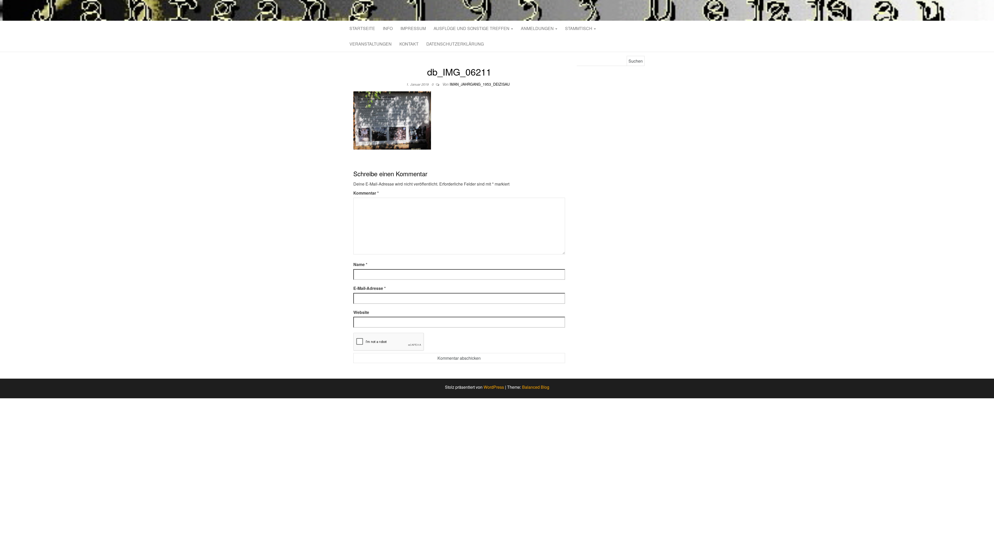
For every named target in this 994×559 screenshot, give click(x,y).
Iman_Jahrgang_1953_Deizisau (480, 84)
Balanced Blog (535, 387)
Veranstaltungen (370, 44)
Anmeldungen (538, 28)
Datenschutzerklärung (455, 44)
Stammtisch (579, 28)
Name (360, 264)
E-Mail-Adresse (369, 288)
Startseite (362, 28)
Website (361, 312)
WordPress (494, 387)
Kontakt (409, 44)
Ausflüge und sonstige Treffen (472, 28)
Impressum (413, 28)
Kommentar (366, 193)
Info (388, 28)
